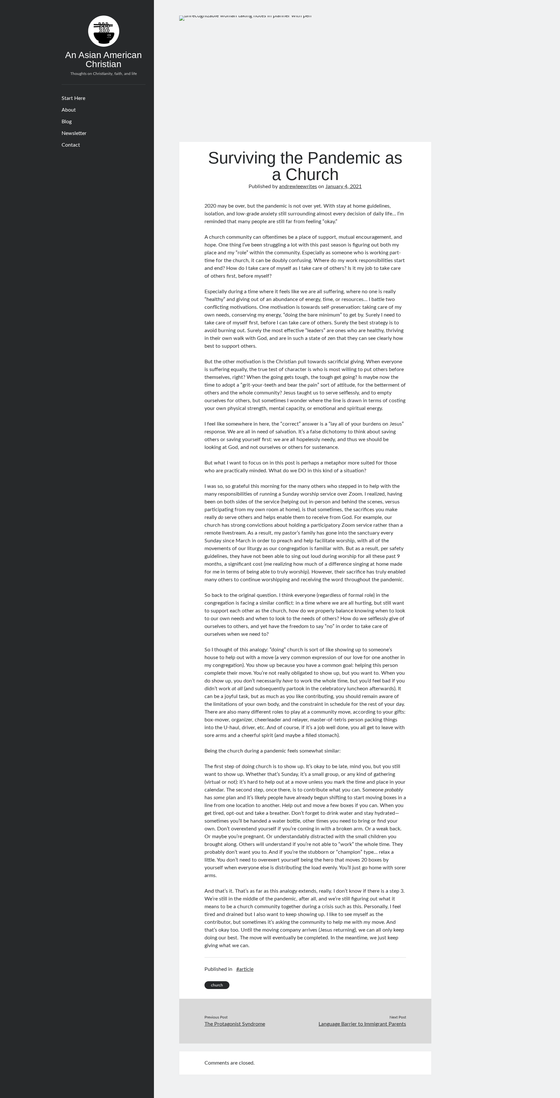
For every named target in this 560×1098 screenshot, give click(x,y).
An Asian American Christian (103, 59)
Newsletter (74, 133)
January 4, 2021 (343, 186)
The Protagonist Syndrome (234, 1024)
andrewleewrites (298, 186)
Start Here (73, 98)
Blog (67, 121)
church (217, 985)
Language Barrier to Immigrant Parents (362, 1024)
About (69, 110)
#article (244, 969)
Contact (71, 145)
